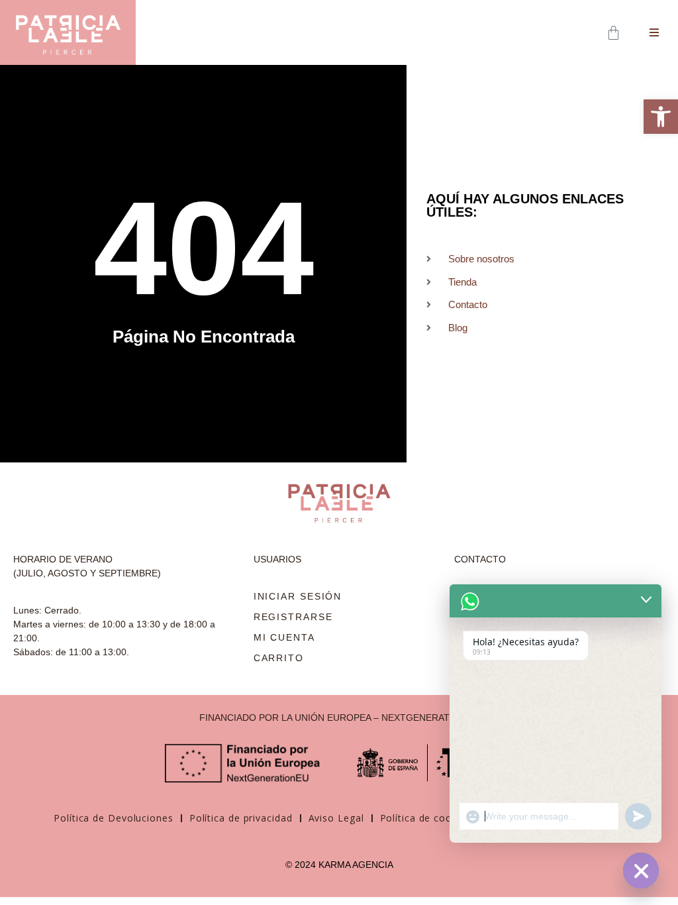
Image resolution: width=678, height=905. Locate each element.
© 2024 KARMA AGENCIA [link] (339, 864)
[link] (661, 116)
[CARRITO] (615, 32)
